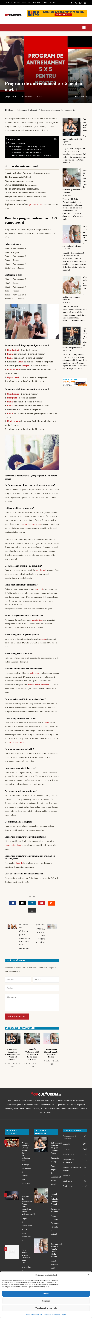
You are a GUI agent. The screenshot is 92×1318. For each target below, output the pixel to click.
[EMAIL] (32, 910)
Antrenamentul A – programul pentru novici (27, 149)
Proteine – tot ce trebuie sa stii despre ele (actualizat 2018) (26, 1151)
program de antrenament (30, 523)
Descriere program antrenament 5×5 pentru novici (27, 146)
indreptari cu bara (13, 844)
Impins (10, 353)
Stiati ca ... (75, 1180)
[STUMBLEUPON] (51, 903)
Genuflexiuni (13, 349)
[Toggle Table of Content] (54, 139)
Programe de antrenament (75, 1161)
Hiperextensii (13, 377)
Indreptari (12, 397)
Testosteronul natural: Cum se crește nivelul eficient (51, 1053)
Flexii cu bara (13, 369)
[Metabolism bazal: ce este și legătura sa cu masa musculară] (71, 285)
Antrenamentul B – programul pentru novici (27, 152)
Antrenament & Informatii (75, 1137)
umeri (20, 361)
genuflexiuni (40, 570)
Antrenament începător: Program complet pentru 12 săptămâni (12, 1054)
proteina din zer (36, 204)
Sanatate (75, 1175)
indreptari (38, 589)
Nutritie (75, 1149)
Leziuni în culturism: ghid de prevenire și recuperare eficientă (32, 1054)
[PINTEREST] (41, 903)
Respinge (46, 1301)
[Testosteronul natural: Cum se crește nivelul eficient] (71, 234)
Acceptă (46, 1294)
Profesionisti (75, 1154)
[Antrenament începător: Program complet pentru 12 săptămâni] (71, 127)
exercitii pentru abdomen (38, 684)
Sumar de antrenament (16, 143)
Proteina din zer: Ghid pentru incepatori (40, 934)
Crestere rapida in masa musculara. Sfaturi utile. (26, 1256)
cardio (46, 722)
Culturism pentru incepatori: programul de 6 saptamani (24, 936)
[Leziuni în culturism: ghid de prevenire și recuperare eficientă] (71, 177)
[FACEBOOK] (12, 903)
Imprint (64, 1314)
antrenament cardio (16, 742)
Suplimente (75, 1186)
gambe (43, 638)
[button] (88, 1275)
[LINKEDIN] (32, 903)
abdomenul (34, 672)
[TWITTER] (22, 903)
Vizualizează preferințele (46, 1308)
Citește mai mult (78, 320)
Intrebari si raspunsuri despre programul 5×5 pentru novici (32, 155)
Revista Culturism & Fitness (75, 1169)
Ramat (10, 357)
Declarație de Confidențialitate (51, 1314)
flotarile (19, 862)
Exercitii (75, 1143)
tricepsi (25, 365)
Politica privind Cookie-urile (34, 1314)
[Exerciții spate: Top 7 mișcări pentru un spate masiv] (71, 336)
